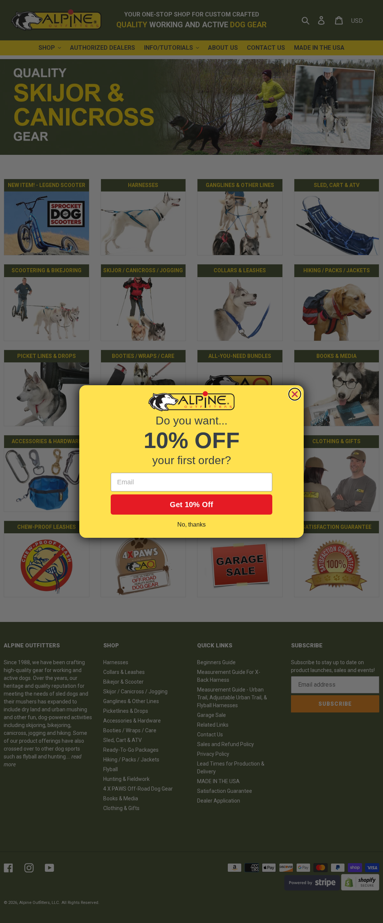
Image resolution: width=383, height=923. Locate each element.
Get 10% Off (191, 504)
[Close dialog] (295, 394)
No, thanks (191, 524)
